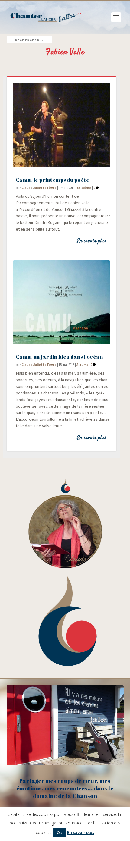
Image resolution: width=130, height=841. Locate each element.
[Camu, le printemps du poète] (61, 125)
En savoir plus (91, 241)
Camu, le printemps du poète (52, 179)
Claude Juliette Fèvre (39, 188)
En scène (84, 188)
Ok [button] (59, 832)
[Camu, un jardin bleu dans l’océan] (61, 302)
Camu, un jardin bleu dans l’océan (59, 356)
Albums (82, 364)
